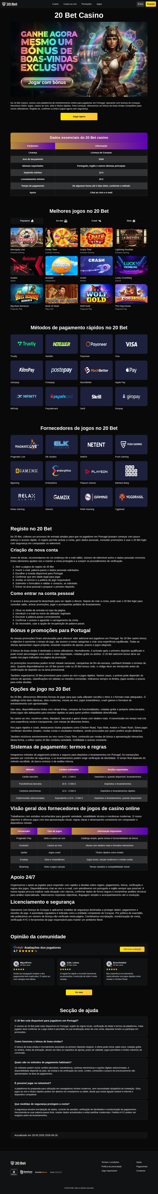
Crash (94, 221)
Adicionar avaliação (132, 949)
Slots (129, 221)
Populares (25, 221)
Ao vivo (59, 221)
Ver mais (79, 992)
